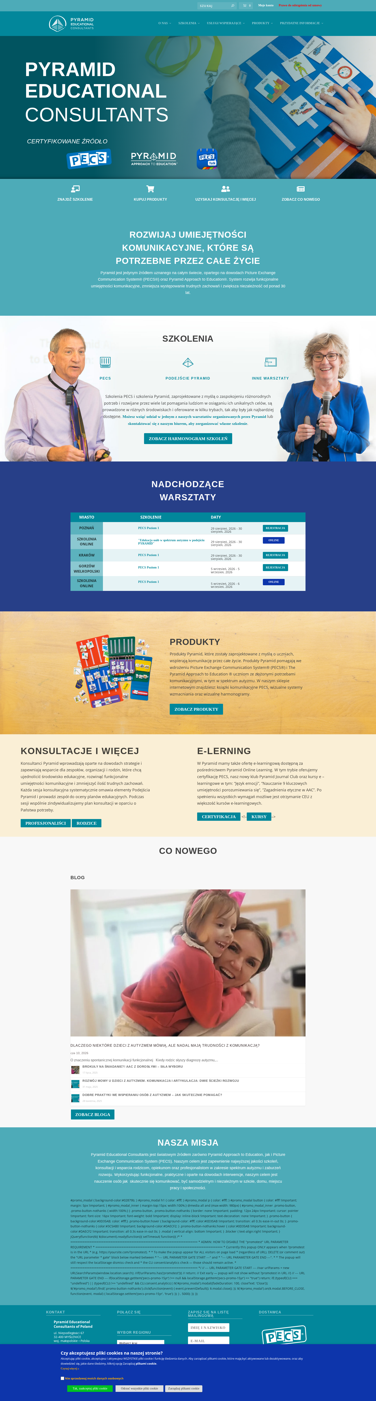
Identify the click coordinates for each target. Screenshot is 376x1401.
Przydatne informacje (300, 23)
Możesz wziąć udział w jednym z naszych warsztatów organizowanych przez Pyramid (194, 416)
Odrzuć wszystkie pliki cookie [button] (139, 1388)
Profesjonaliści (45, 823)
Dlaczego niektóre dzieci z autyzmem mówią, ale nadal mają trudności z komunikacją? (165, 1045)
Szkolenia (187, 23)
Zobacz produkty (196, 709)
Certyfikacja (219, 816)
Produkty (260, 23)
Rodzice (87, 823)
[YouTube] (136, 1323)
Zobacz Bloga (92, 1114)
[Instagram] (128, 1323)
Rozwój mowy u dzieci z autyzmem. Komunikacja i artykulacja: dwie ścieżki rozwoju (160, 1080)
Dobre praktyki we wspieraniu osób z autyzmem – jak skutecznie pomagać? (152, 1095)
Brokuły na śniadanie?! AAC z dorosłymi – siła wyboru (132, 1066)
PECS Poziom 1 (148, 528)
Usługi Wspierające (224, 23)
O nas (163, 23)
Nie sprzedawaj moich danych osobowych (94, 1378)
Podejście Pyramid (188, 378)
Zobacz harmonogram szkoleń (188, 438)
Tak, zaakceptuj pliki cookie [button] (90, 1388)
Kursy (259, 816)
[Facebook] (120, 1323)
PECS (105, 378)
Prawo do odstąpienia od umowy (300, 5)
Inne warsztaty (270, 378)
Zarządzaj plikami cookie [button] (183, 1388)
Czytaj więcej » (70, 1368)
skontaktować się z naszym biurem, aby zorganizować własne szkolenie (187, 423)
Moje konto (266, 5)
